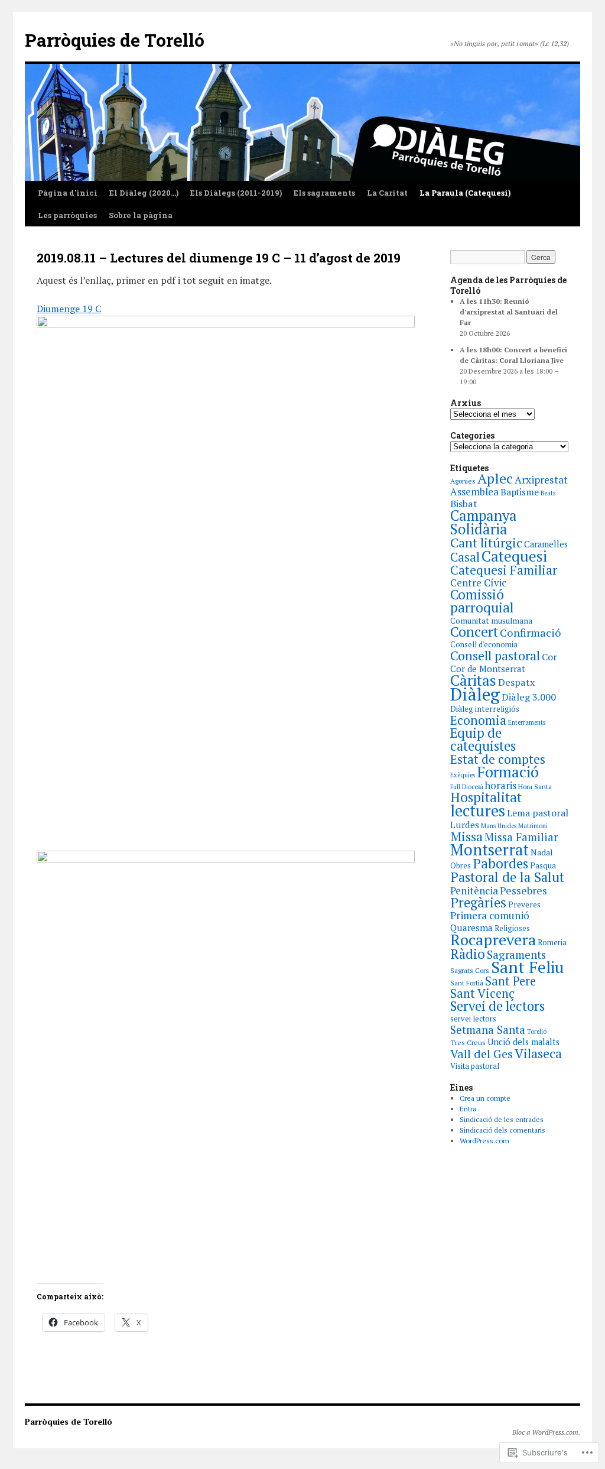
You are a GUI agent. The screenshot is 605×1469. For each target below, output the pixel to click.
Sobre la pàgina (141, 215)
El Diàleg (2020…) (143, 192)
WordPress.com (484, 1140)
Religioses (512, 928)
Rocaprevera (493, 939)
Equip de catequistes (483, 739)
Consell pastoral (495, 655)
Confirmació (530, 632)
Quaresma (471, 927)
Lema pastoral (537, 812)
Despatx (516, 682)
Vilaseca (538, 1053)
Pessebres (523, 890)
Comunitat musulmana (491, 620)
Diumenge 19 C (69, 308)
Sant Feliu (527, 967)
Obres (460, 866)
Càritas (473, 680)
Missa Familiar (521, 837)
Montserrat (489, 849)
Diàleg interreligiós (484, 708)
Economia (478, 720)
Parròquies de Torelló (114, 39)
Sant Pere (510, 981)
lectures (477, 810)
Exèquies (462, 775)
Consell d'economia (484, 645)
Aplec (495, 478)
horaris (500, 785)
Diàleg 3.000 (529, 696)
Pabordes (500, 863)
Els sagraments (324, 192)
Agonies (463, 480)
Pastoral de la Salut (507, 877)
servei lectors (473, 1019)
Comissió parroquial (482, 601)
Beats (548, 493)
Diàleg (475, 694)
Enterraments (526, 722)
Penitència (474, 890)
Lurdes (464, 825)
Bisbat (463, 503)
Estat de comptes (497, 759)
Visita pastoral (474, 1066)
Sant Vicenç (482, 993)
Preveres (524, 904)
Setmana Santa (487, 1030)
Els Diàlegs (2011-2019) (236, 192)
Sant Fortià (466, 982)
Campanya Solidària (483, 522)
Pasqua (543, 865)
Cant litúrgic (486, 542)
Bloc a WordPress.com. (546, 1432)
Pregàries (478, 902)
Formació (508, 771)
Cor (549, 657)
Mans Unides (498, 826)
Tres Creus (468, 1042)
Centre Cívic (478, 582)
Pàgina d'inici (67, 192)
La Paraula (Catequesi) (464, 192)
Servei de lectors (497, 1005)
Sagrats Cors (469, 970)
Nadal (542, 852)
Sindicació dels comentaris (502, 1130)
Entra (468, 1108)
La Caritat (387, 192)
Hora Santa (535, 786)
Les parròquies (67, 215)
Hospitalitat (486, 797)
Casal (465, 557)
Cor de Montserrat (487, 668)
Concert (474, 631)
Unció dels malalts (523, 1042)
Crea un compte (485, 1098)
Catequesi (514, 556)
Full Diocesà (466, 787)
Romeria (552, 943)
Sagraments (516, 955)
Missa (466, 836)
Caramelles (546, 544)
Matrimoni (533, 826)
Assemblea (474, 491)
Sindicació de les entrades (502, 1119)
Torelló (537, 1031)
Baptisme (519, 492)
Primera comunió (489, 915)
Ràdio (467, 953)
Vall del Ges (481, 1054)
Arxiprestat (541, 480)
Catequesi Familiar (503, 570)
